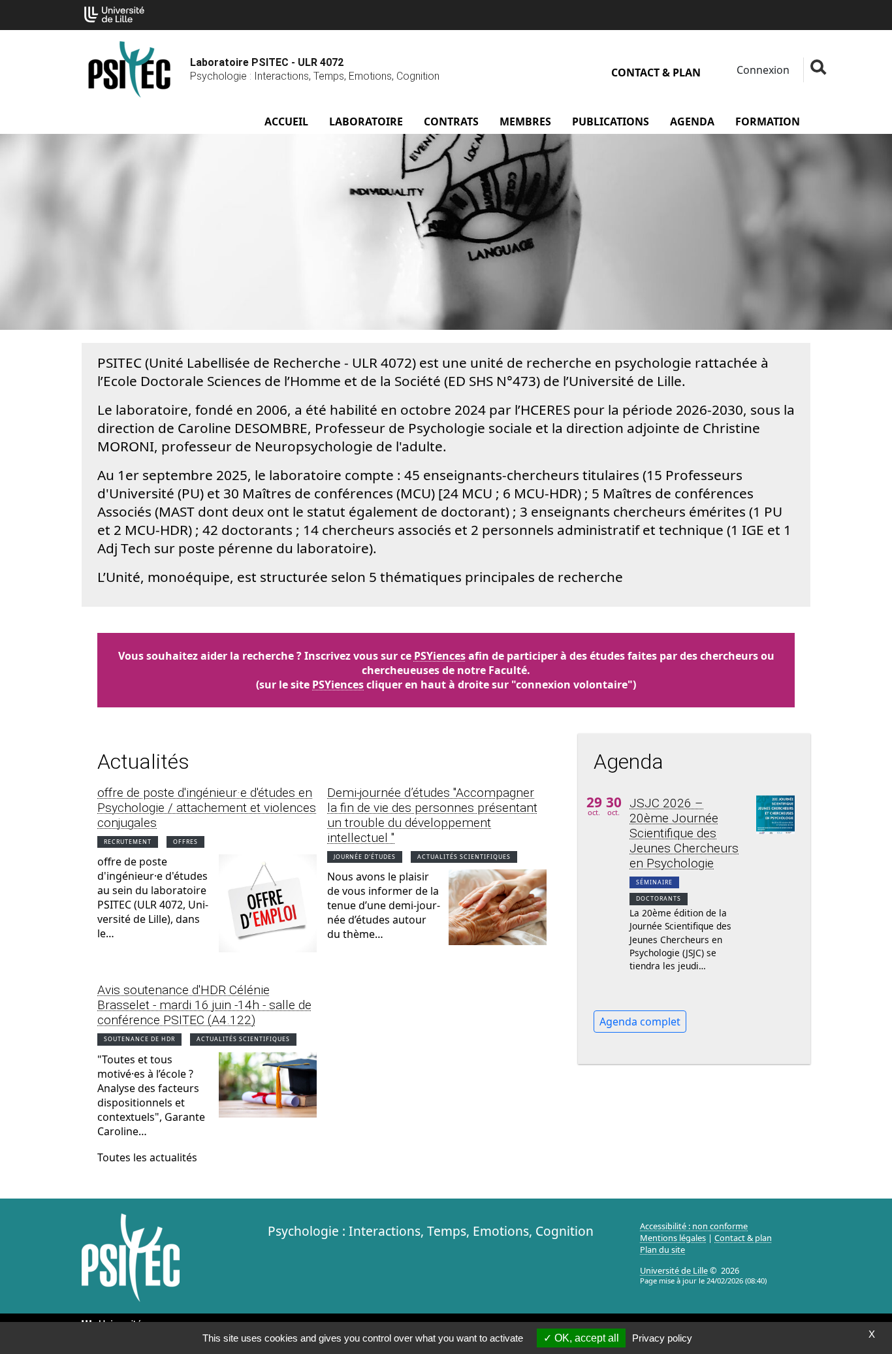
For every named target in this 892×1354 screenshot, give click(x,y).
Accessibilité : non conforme (694, 1226)
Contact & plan (656, 72)
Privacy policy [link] (662, 1338)
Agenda (692, 121)
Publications (610, 121)
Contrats (451, 121)
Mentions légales (673, 1238)
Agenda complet (639, 1021)
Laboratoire (366, 121)
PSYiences (440, 656)
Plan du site (662, 1249)
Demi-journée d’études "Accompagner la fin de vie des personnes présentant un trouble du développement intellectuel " (432, 815)
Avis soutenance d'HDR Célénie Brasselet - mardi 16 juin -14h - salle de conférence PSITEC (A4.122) (204, 1004)
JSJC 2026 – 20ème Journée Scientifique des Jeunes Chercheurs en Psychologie (684, 833)
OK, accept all (585, 1338)
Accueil (286, 121)
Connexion (761, 70)
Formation (767, 121)
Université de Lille (674, 1270)
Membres (525, 121)
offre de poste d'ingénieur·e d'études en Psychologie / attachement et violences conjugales (206, 807)
